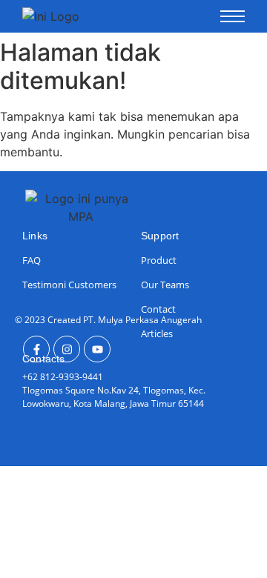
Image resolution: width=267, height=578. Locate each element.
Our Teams (165, 284)
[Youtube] (97, 349)
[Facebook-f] (36, 349)
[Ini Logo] (50, 16)
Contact (158, 309)
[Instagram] (66, 349)
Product (159, 260)
